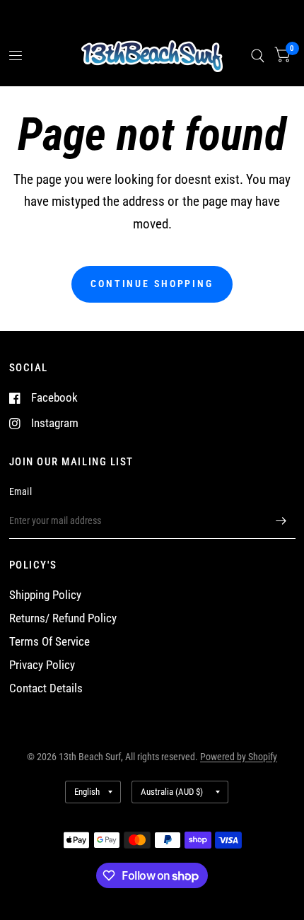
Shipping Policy (45, 595)
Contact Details (46, 688)
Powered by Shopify (238, 756)
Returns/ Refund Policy (63, 618)
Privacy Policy (42, 665)
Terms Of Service (49, 641)
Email (20, 491)
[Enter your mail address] (281, 520)
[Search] (257, 56)
